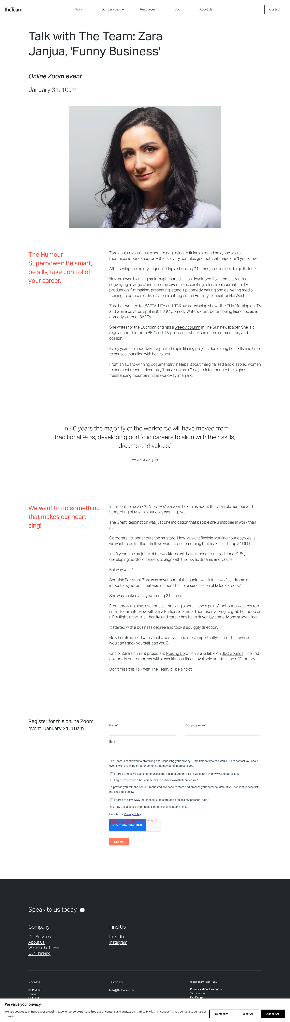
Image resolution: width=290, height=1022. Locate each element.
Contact (274, 9)
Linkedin (116, 936)
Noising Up (175, 653)
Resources (147, 9)
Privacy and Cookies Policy (206, 989)
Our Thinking (39, 953)
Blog (177, 9)
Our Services (110, 9)
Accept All (272, 1014)
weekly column (187, 327)
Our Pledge (196, 997)
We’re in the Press (43, 947)
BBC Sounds (232, 653)
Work (78, 9)
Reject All (247, 1014)
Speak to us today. (53, 909)
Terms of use (197, 993)
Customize (221, 1014)
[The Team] (14, 9)
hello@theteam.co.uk (121, 990)
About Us (205, 9)
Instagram (118, 942)
